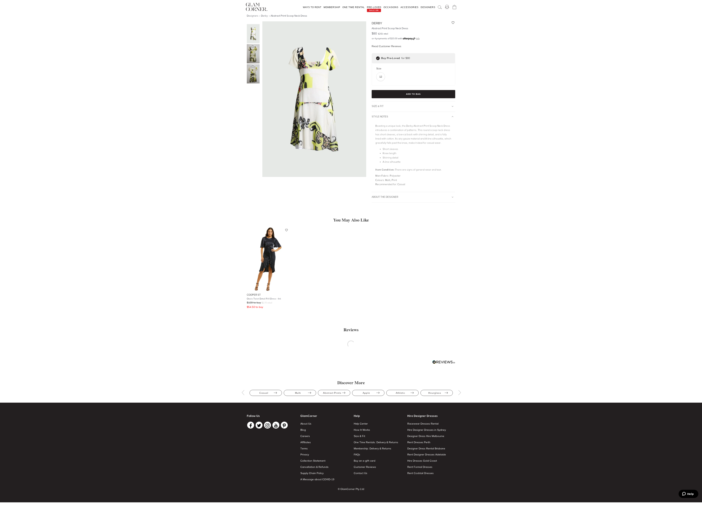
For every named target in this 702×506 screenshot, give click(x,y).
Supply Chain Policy (312, 473)
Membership (332, 7)
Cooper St (254, 294)
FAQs (357, 454)
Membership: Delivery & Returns (372, 448)
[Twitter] (259, 425)
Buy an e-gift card (364, 460)
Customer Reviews (365, 467)
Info (418, 38)
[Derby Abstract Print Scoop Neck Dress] (252, 33)
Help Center (361, 423)
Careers (305, 436)
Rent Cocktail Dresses (420, 473)
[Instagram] (267, 425)
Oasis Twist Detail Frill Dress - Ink (264, 298)
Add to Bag (413, 94)
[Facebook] (250, 425)
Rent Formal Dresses (419, 467)
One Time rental (353, 7)
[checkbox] (378, 58)
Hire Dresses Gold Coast (422, 460)
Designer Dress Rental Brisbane (426, 448)
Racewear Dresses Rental (423, 423)
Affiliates (305, 442)
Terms (304, 448)
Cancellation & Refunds (314, 467)
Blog (303, 429)
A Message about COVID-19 (317, 479)
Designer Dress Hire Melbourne (425, 436)
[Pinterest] (284, 425)
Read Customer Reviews (386, 46)
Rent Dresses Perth (418, 442)
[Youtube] (275, 425)
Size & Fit (378, 106)
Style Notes (380, 116)
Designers (428, 7)
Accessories (409, 7)
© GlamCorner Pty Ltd (351, 489)
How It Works (362, 429)
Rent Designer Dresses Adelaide (426, 454)
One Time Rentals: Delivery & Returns (376, 442)
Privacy (304, 454)
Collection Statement (312, 460)
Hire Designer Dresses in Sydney (426, 429)
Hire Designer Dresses (422, 416)
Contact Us (360, 473)
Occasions (391, 7)
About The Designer (385, 196)
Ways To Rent (312, 7)
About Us (305, 423)
